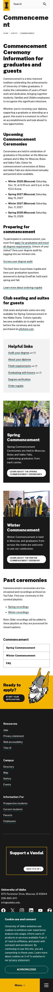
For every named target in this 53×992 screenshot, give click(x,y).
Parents (7, 815)
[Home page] (6, 5)
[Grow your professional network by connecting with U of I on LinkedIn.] (31, 910)
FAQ (8, 663)
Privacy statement (13, 736)
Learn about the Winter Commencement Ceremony (25, 559)
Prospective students (15, 803)
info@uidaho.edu (10, 902)
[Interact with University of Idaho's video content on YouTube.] (40, 910)
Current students (13, 809)
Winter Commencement (20, 655)
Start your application (13, 698)
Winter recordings (18, 612)
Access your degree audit (18, 261)
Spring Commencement (21, 647)
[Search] (44, 4)
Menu (18, 985)
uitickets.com (26, 329)
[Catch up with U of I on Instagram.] (22, 910)
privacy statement (19, 960)
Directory (8, 766)
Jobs (5, 730)
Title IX (7, 747)
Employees (9, 821)
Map (5, 772)
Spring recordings (18, 606)
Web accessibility (13, 742)
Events (14, 33)
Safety (7, 778)
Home (5, 33)
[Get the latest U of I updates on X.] (12, 910)
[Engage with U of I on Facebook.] (3, 910)
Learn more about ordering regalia (22, 287)
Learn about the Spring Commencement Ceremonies (26, 473)
